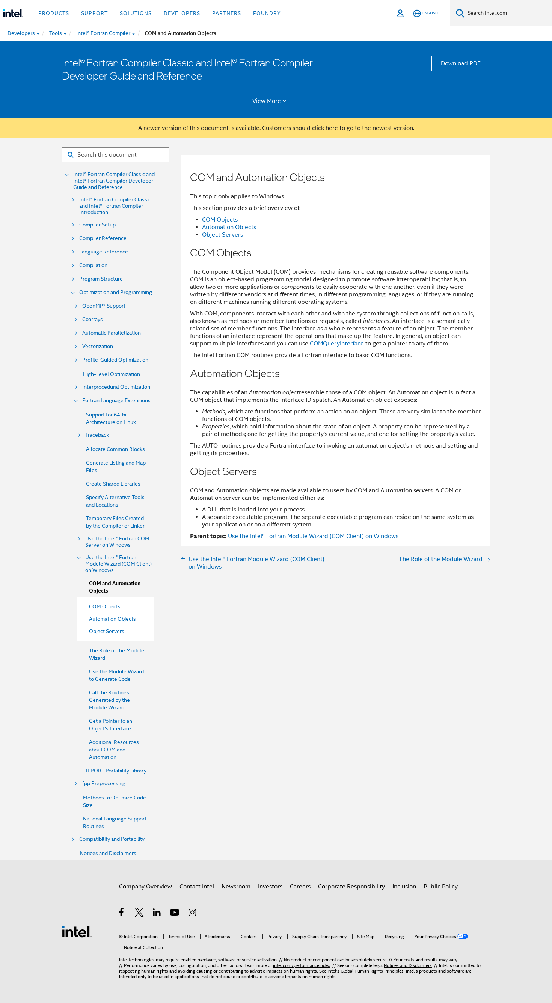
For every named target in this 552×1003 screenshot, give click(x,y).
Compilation (93, 265)
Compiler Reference (103, 238)
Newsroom (236, 886)
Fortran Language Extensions (116, 400)
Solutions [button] (136, 13)
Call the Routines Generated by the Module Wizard (109, 700)
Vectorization (97, 346)
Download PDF (461, 63)
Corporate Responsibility (351, 886)
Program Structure (101, 279)
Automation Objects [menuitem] (112, 618)
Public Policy (441, 886)
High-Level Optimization (111, 374)
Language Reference (103, 252)
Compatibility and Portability (112, 839)
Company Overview (145, 886)
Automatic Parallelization (111, 333)
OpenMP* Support (103, 306)
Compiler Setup (97, 225)
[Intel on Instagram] (193, 913)
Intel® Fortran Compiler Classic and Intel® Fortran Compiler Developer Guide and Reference (114, 180)
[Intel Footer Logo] (77, 931)
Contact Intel (196, 886)
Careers (300, 886)
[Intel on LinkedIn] (157, 913)
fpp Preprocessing (103, 783)
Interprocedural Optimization (116, 387)
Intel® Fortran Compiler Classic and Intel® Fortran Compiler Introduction (115, 206)
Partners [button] (226, 13)
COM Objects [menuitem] (105, 606)
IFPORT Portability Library (116, 770)
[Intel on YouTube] (175, 913)
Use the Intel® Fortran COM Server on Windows (117, 541)
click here (325, 128)
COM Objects (220, 219)
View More (266, 101)
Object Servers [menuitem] (106, 631)
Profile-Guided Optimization (115, 360)
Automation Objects (229, 227)
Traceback (97, 435)
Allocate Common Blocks (115, 449)
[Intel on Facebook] (122, 913)
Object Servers (222, 234)
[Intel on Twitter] (139, 913)
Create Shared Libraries (113, 483)
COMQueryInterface (337, 343)
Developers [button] (182, 13)
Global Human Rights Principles (372, 971)
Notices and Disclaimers (108, 853)
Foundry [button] (267, 13)
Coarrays (92, 319)
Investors (270, 886)
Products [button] (53, 13)
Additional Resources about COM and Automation (114, 749)
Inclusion (404, 886)
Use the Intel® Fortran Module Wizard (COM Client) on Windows (118, 563)
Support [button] (94, 13)
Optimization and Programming (115, 292)
